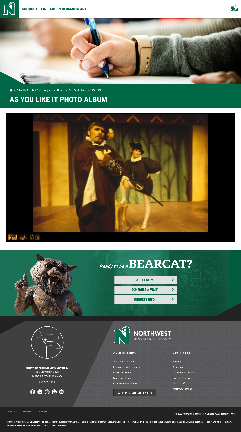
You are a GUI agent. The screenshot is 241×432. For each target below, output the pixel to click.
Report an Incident (134, 393)
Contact (12, 411)
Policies (43, 411)
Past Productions (77, 90)
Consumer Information (125, 383)
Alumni (177, 361)
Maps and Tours (122, 378)
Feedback (28, 411)
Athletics (178, 367)
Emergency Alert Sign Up (126, 367)
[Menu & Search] (234, 9)
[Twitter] (39, 393)
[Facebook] (32, 393)
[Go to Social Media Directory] (61, 393)
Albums (60, 90)
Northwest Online (182, 388)
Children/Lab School (184, 372)
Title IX (209, 422)
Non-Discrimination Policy (54, 426)
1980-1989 (95, 90)
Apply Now (144, 279)
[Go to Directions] (47, 361)
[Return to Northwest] (9, 9)
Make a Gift (179, 383)
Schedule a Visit (144, 289)
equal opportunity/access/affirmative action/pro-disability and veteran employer (80, 422)
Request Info (144, 299)
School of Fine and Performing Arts (55, 8)
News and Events (122, 372)
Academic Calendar (124, 361)
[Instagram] (47, 393)
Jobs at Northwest (183, 378)
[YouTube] (54, 393)
